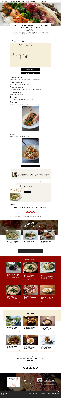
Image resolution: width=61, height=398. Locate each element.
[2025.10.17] (47, 290)
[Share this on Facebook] (30, 212)
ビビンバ (37, 207)
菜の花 (44, 207)
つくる (13, 216)
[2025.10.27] (47, 321)
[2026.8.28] (30, 267)
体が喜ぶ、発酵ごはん (32, 30)
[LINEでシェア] (33, 212)
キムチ (23, 207)
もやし (20, 207)
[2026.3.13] (47, 340)
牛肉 (41, 207)
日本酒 (24, 358)
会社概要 (53, 393)
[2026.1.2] (13, 290)
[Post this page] (27, 212)
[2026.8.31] (13, 340)
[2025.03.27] (30, 235)
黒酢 (21, 358)
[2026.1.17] (30, 340)
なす (32, 360)
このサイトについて (31, 393)
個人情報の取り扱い (43, 393)
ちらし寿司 (35, 358)
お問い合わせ (58, 393)
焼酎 (18, 358)
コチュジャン (28, 207)
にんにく (28, 360)
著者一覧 (37, 393)
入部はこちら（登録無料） (28, 383)
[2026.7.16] (30, 321)
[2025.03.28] (13, 235)
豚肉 (28, 358)
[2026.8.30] (30, 290)
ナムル (33, 207)
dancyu (10, 216)
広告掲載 (49, 393)
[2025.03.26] (47, 235)
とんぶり (15, 207)
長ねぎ (31, 358)
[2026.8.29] (47, 267)
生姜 (39, 358)
